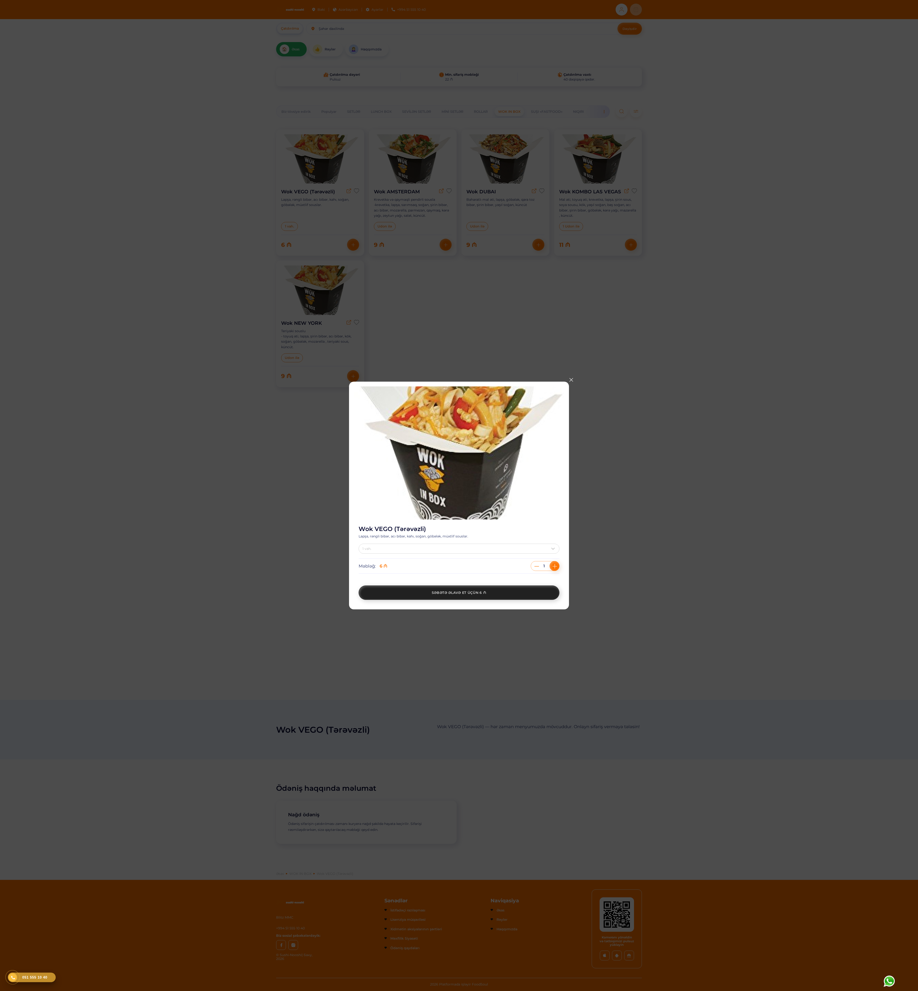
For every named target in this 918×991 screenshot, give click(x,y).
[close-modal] (571, 380)
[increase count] (554, 566)
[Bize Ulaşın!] (889, 981)
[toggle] (554, 548)
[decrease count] (537, 566)
